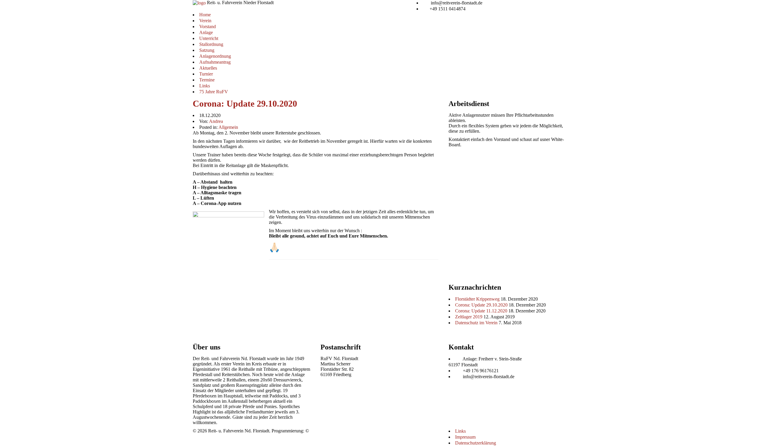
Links (204, 85)
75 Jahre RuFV (213, 91)
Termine (207, 79)
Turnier (206, 73)
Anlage (206, 32)
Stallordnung (211, 44)
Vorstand (207, 26)
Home (205, 14)
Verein (205, 20)
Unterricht (208, 38)
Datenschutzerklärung (475, 442)
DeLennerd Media (327, 430)
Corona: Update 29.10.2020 (245, 103)
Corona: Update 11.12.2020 (481, 310)
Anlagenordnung (215, 56)
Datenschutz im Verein (476, 322)
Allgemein (228, 127)
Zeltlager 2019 (468, 316)
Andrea (216, 121)
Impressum (465, 436)
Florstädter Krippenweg (477, 298)
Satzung (206, 50)
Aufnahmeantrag (215, 62)
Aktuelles (208, 67)
